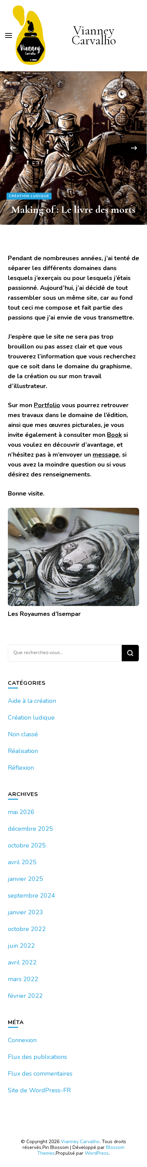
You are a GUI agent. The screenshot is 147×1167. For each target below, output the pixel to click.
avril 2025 (22, 862)
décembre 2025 (30, 829)
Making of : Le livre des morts (73, 209)
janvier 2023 (25, 912)
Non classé (23, 734)
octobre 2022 (27, 929)
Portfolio (47, 405)
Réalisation (23, 751)
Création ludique (29, 196)
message (106, 454)
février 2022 (25, 996)
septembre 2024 (31, 895)
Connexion (22, 1040)
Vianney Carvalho (93, 35)
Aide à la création (32, 701)
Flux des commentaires (40, 1073)
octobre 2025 (27, 845)
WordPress (97, 1153)
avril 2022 (22, 962)
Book (114, 435)
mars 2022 (23, 979)
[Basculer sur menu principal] (8, 35)
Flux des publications (37, 1057)
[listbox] (73, 148)
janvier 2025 (25, 879)
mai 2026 (21, 812)
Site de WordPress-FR (39, 1090)
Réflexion (21, 768)
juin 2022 (21, 946)
